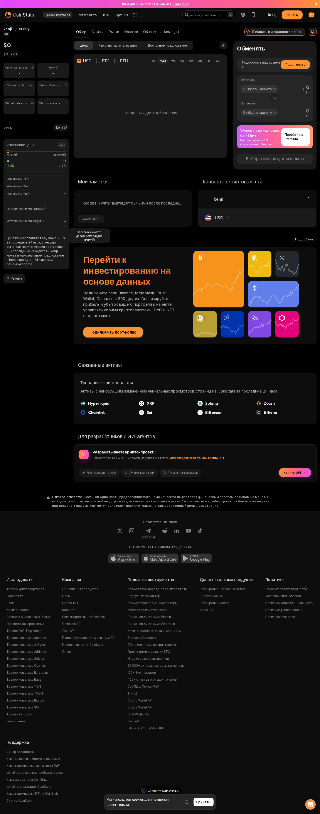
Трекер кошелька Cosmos (26, 665)
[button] (65, 127)
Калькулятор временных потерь (152, 603)
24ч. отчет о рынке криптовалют (153, 644)
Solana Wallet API (140, 707)
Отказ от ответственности (286, 589)
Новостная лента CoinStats (82, 644)
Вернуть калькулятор (144, 596)
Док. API (68, 631)
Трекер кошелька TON (24, 686)
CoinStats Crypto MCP (143, 686)
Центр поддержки (21, 752)
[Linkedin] (176, 533)
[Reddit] (164, 533)
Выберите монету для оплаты (275, 158)
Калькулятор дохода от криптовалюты (157, 589)
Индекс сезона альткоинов (148, 658)
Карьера (68, 610)
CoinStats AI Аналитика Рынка (28, 617)
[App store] (123, 558)
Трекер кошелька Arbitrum (26, 651)
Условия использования (283, 596)
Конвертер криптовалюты (148, 610)
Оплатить (248, 80)
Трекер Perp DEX (20, 714)
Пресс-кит (70, 603)
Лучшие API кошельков (183, 472)
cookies (138, 799)
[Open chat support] (310, 804)
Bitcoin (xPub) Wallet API (145, 728)
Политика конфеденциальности (289, 603)
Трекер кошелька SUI (23, 707)
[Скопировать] (65, 127)
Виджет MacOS (211, 596)
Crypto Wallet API (140, 700)
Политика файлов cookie (283, 610)
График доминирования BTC (149, 651)
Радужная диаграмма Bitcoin (149, 617)
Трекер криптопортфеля (25, 589)
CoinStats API (71, 624)
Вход (272, 15)
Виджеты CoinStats (142, 637)
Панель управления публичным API (88, 637)
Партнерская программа (25, 624)
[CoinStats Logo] (19, 15)
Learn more (181, 4)
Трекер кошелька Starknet (26, 637)
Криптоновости (18, 610)
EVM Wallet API (138, 714)
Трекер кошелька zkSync (26, 644)
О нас (66, 651)
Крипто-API (292, 473)
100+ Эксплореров (142, 672)
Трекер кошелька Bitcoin (25, 700)
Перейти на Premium (294, 137)
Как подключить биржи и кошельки (33, 758)
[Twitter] (120, 533)
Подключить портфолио (113, 332)
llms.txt (132, 693)
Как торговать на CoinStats (27, 779)
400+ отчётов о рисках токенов (152, 679)
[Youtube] (188, 533)
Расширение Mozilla (214, 603)
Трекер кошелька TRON (25, 693)
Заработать (16, 596)
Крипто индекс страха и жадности (154, 631)
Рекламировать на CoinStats (83, 617)
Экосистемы (16, 721)
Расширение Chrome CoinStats (222, 589)
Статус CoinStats (19, 800)
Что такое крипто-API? (101, 472)
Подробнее (304, 239)
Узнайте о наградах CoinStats (29, 786)
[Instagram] (131, 533)
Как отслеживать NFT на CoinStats (33, 793)
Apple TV (206, 610)
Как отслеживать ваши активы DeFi (33, 765)
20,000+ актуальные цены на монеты (156, 665)
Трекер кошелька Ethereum (27, 672)
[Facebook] (200, 533)
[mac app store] (160, 558)
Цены (66, 596)
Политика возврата (280, 617)
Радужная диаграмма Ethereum (151, 624)
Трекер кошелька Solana (25, 658)
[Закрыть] (313, 4)
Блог (10, 603)
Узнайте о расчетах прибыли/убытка (35, 772)
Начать (292, 15)
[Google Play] (196, 558)
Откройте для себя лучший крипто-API (197, 458)
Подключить (295, 64)
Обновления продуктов (80, 589)
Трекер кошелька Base (24, 679)
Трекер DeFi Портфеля (24, 631)
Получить (248, 103)
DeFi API (134, 721)
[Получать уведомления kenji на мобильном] (313, 32)
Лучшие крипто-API (142, 472)
